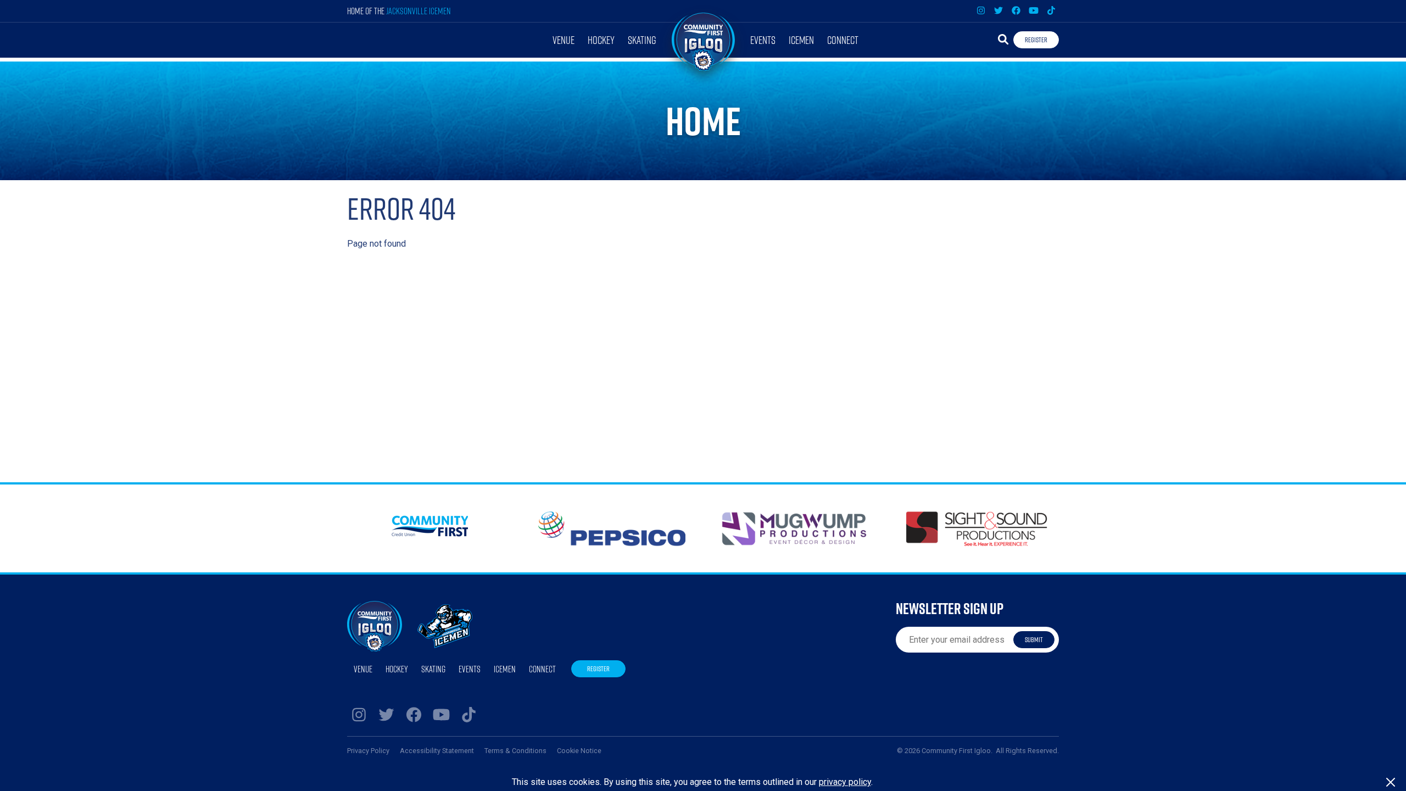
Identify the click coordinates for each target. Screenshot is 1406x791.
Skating (642, 40)
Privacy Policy (368, 751)
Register (1036, 39)
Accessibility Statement (437, 751)
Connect (842, 40)
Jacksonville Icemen (418, 10)
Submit (1034, 639)
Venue (563, 40)
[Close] (1390, 782)
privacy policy (845, 782)
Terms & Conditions (515, 751)
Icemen (801, 40)
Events (762, 40)
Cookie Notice (579, 751)
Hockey (601, 40)
